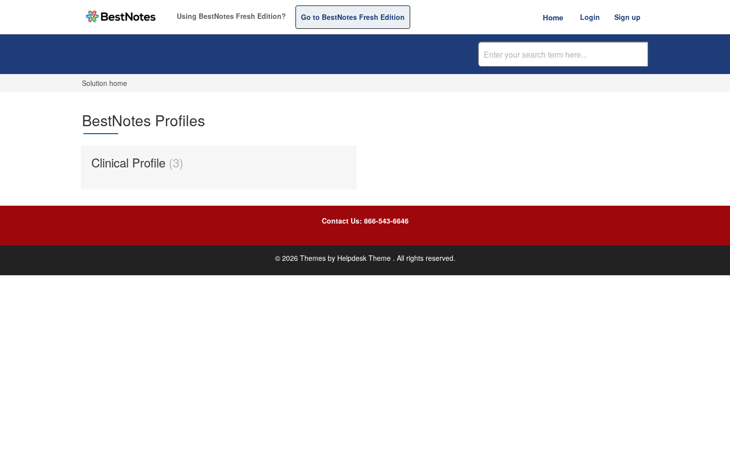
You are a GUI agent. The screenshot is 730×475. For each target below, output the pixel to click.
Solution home (104, 83)
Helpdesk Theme (365, 258)
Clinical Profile (135, 162)
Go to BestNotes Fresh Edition (353, 17)
